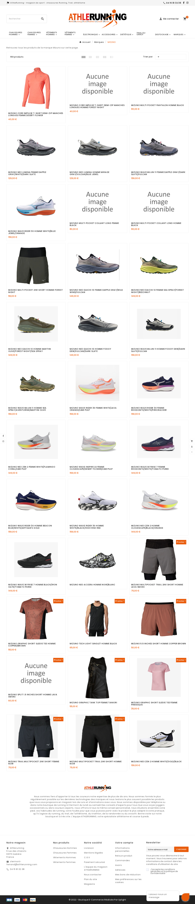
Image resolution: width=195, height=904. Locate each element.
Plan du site (90, 879)
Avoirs (118, 865)
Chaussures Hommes (65, 848)
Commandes (122, 860)
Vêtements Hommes (64, 857)
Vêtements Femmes (64, 862)
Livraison (89, 848)
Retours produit (123, 855)
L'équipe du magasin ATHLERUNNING (95, 868)
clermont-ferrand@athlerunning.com (21, 863)
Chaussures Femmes (65, 852)
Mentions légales (93, 852)
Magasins (89, 884)
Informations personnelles (122, 849)
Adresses (120, 869)
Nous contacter (92, 874)
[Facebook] (183, 2)
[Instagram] (187, 2)
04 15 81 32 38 (17, 869)
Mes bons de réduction (128, 874)
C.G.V (87, 857)
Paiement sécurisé (94, 862)
